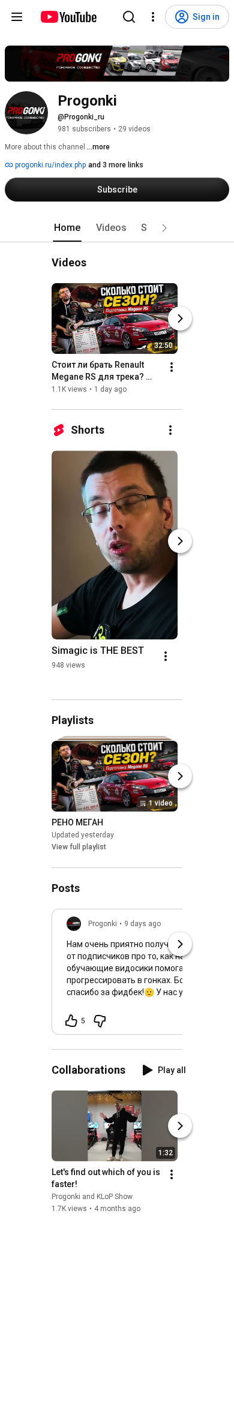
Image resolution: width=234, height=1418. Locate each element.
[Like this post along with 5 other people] (71, 1021)
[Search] (129, 17)
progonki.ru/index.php (49, 165)
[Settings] (153, 17)
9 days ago (142, 924)
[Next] (180, 319)
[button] (164, 228)
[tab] (67, 228)
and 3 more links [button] (115, 165)
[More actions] (172, 367)
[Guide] (17, 17)
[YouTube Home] (68, 17)
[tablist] (117, 228)
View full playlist (79, 847)
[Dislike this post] (99, 1021)
